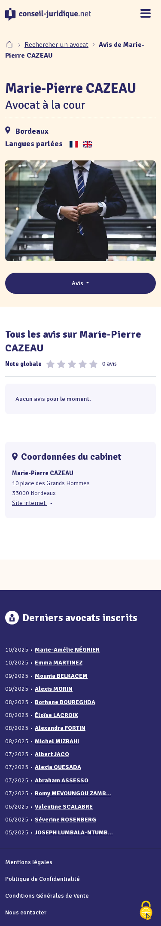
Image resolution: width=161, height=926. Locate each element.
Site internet (29, 503)
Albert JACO (52, 754)
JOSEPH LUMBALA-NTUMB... (74, 832)
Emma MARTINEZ (58, 662)
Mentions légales (28, 862)
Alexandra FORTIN (60, 728)
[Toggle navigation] (145, 14)
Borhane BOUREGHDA (65, 702)
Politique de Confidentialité (42, 879)
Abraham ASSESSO (61, 780)
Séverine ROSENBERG (65, 819)
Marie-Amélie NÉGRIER (67, 649)
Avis (78, 283)
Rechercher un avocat (56, 44)
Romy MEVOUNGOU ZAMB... (73, 793)
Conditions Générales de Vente (47, 895)
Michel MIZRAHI (57, 741)
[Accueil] (10, 44)
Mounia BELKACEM (61, 676)
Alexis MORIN (54, 688)
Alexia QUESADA (58, 767)
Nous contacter (25, 912)
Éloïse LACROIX (56, 715)
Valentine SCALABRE (64, 806)
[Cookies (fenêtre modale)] (146, 911)
